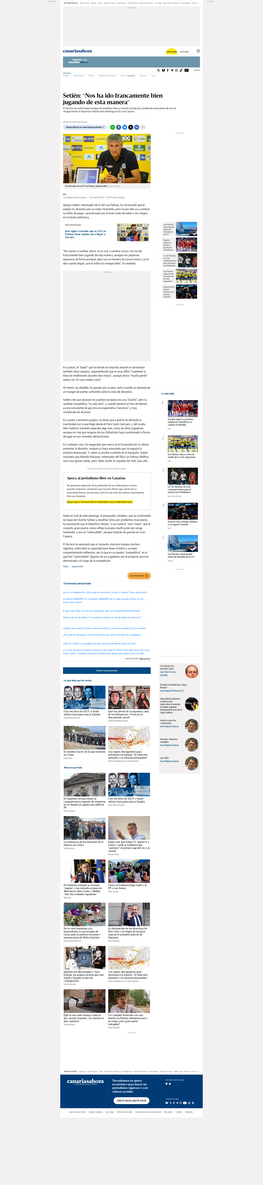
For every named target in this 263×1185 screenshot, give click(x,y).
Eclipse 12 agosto (92, 1071)
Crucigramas (82, 1071)
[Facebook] (168, 70)
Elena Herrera (69, 811)
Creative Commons (96, 1112)
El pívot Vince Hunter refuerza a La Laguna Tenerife (169, 292)
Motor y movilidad (196, 1071)
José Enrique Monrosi (72, 941)
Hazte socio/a (172, 52)
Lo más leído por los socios (78, 680)
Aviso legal (110, 1112)
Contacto (179, 1112)
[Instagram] (176, 70)
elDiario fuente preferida (112, 1071)
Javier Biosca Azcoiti (72, 718)
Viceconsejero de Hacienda (171, 3)
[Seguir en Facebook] (174, 1103)
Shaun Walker (114, 1027)
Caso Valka (158, 3)
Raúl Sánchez (133, 761)
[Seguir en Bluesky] (166, 1103)
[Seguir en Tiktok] (189, 1103)
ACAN (170, 561)
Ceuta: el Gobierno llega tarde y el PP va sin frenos (127, 886)
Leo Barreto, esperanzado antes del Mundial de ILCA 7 (168, 229)
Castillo (101, 1071)
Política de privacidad (124, 1112)
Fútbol (66, 75)
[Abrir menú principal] (198, 51)
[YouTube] (187, 70)
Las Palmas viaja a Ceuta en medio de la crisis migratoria (168, 276)
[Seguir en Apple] (170, 1083)
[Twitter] (158, 70)
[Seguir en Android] (166, 1083)
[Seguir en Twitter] (170, 1103)
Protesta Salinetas (185, 3)
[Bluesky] (163, 70)
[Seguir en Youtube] (185, 1103)
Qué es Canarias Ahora (77, 1112)
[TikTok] (181, 70)
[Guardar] (142, 127)
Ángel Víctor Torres (110, 3)
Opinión (143, 75)
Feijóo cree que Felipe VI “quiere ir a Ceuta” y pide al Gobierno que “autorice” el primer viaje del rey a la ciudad (129, 846)
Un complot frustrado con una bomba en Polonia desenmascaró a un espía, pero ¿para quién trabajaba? (127, 1019)
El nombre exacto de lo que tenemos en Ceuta (84, 753)
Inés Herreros (69, 848)
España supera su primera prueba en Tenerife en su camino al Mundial (168, 245)
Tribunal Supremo (132, 3)
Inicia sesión (184, 52)
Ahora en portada (73, 767)
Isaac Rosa (68, 758)
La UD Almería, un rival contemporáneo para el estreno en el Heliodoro (170, 261)
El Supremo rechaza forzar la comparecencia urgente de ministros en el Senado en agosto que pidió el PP (84, 803)
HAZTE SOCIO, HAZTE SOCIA (131, 1100)
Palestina (93, 3)
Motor (91, 75)
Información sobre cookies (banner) (148, 1112)
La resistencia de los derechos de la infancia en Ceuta (83, 843)
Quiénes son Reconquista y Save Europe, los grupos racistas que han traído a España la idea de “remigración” (84, 976)
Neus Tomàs (113, 891)
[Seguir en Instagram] (181, 1103)
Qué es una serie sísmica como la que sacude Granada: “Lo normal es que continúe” (84, 1018)
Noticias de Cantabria (166, 1071)
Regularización (121, 3)
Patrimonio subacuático (146, 3)
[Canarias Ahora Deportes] (81, 61)
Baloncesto (79, 75)
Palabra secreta (178, 1071)
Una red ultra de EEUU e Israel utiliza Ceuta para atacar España (82, 713)
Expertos (187, 1071)
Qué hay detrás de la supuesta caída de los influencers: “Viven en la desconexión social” (128, 714)
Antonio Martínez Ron (117, 761)
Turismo (100, 3)
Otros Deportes (128, 75)
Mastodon (189, 1112)
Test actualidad (153, 1071)
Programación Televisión (140, 1071)
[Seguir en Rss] (193, 1103)
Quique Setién (77, 566)
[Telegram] (172, 70)
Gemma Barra (69, 1024)
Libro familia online (126, 1071)
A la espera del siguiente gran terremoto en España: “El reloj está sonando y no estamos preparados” (128, 754)
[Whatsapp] (112, 127)
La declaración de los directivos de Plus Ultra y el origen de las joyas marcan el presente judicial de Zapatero (127, 933)
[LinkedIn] (136, 127)
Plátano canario (84, 3)
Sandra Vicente (70, 984)
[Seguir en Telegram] (177, 1103)
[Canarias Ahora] (85, 1081)
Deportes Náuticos (107, 75)
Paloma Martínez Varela (118, 721)
